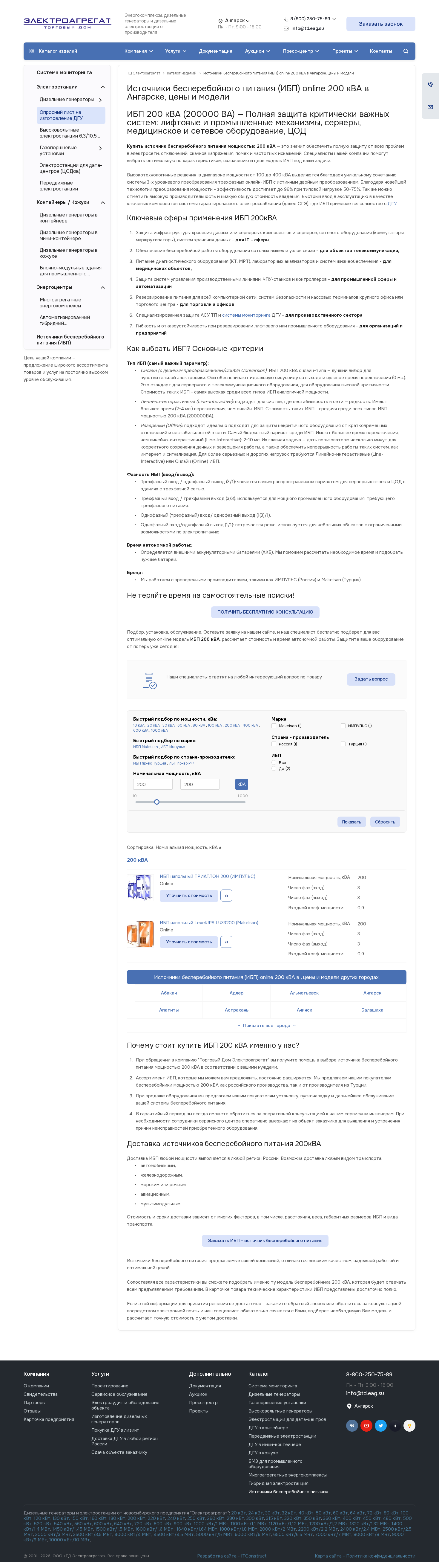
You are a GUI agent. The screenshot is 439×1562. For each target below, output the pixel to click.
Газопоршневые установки (58, 151)
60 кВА (183, 725)
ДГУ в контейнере (268, 1428)
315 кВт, (274, 1518)
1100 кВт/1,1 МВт (249, 1524)
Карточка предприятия (49, 1419)
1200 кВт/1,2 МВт (328, 1524)
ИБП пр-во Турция (149, 763)
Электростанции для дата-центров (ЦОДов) (71, 168)
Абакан (169, 993)
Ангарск (372, 993)
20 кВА (153, 725)
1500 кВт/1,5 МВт (113, 1529)
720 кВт (143, 1524)
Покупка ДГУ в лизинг (115, 1430)
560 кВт (82, 1524)
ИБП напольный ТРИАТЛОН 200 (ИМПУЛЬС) (207, 876)
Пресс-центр (298, 51)
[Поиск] (406, 51)
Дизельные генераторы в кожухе (69, 253)
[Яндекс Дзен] (395, 1426)
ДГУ (392, 204)
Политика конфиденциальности (380, 1556)
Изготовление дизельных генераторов (119, 1419)
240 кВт (176, 1518)
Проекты (342, 51)
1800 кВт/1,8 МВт (238, 1529)
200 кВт (136, 1518)
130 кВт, (62, 1518)
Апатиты (169, 1010)
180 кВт (117, 1518)
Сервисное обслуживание (119, 1394)
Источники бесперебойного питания (288, 1492)
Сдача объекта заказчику (119, 1452)
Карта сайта (328, 1556)
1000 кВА (159, 730)
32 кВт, (289, 1513)
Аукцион (255, 51)
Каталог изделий (58, 51)
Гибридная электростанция (278, 1483)
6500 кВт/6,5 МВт (293, 1534)
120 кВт (42, 1518)
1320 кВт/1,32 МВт (369, 1524)
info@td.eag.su (365, 1393)
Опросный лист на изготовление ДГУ (61, 115)
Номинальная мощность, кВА (187, 847)
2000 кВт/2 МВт (278, 1529)
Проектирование (109, 1386)
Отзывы (32, 1411)
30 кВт (272, 1513)
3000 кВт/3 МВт (53, 1534)
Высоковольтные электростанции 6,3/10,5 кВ (68, 133)
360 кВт (331, 1518)
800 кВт (163, 1524)
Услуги (173, 51)
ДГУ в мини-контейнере (274, 1444)
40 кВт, (307, 1513)
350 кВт (312, 1518)
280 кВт (235, 1518)
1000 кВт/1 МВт (211, 1524)
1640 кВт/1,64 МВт (196, 1529)
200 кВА (232, 725)
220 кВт (156, 1518)
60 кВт (340, 1513)
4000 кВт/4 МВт (132, 1534)
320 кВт (293, 1518)
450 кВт (372, 1518)
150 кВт (79, 1518)
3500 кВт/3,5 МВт (92, 1534)
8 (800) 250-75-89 (310, 19)
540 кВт (63, 1524)
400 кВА (250, 725)
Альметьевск (304, 993)
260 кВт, (216, 1518)
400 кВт (352, 1518)
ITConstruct (254, 1556)
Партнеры (34, 1403)
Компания (136, 51)
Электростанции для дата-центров (287, 1419)
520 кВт (43, 1524)
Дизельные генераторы (67, 100)
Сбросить (385, 822)
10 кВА (139, 725)
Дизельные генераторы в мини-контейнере (69, 236)
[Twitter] (381, 1426)
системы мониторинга (246, 315)
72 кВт (374, 1513)
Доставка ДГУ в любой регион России (124, 1441)
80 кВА (199, 725)
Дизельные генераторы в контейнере (69, 218)
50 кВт (323, 1513)
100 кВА (215, 725)
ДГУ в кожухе (263, 1453)
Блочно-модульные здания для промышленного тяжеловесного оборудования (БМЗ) (71, 271)
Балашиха (372, 1010)
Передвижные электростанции (59, 186)
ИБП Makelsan (145, 747)
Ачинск (304, 1010)
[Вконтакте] (352, 1426)
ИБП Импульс (173, 747)
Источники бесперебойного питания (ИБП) (70, 340)
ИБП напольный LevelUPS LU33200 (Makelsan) (209, 923)
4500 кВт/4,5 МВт (174, 1534)
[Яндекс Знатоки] (409, 1426)
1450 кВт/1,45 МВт (72, 1529)
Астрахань (236, 1010)
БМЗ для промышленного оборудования (275, 1464)
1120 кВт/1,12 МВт (287, 1524)
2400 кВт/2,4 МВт (360, 1529)
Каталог (259, 1374)
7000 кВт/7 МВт (333, 1534)
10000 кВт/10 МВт (69, 1540)
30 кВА (168, 725)
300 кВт (255, 1518)
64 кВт (357, 1513)
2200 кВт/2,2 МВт (318, 1529)
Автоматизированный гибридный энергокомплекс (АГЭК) (67, 321)
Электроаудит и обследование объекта (125, 1405)
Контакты (381, 51)
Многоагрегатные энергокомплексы (60, 303)
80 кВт (391, 1513)
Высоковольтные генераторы (280, 1411)
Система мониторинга (64, 72)
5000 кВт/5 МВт (214, 1534)
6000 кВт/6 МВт (253, 1534)
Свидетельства (41, 1394)
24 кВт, (256, 1513)
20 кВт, (239, 1513)
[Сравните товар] (226, 896)
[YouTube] (366, 1426)
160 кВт (98, 1518)
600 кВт (103, 1524)
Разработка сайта (217, 1556)
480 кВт (392, 1518)
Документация (215, 51)
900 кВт (183, 1524)
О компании (36, 1386)
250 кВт (196, 1518)
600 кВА (140, 730)
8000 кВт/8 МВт (371, 1534)
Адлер (236, 993)
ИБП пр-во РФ (181, 763)
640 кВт (123, 1524)
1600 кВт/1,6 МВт (154, 1529)
